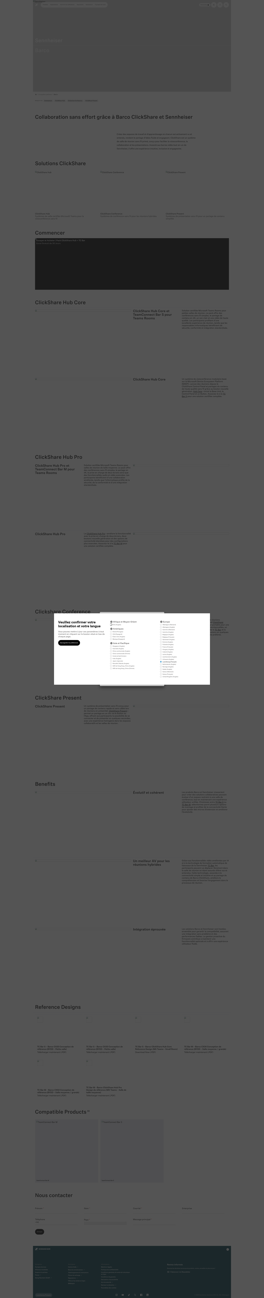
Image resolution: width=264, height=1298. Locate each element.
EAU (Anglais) (117, 624)
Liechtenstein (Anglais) (170, 657)
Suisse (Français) (168, 674)
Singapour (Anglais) (119, 646)
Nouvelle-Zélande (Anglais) (121, 663)
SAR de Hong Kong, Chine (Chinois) (123, 668)
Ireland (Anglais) (168, 652)
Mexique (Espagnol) (119, 639)
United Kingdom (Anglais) (170, 676)
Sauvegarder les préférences (69, 643)
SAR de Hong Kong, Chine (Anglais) (123, 666)
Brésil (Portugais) (118, 631)
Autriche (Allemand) (169, 629)
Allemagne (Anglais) (169, 627)
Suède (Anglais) (167, 669)
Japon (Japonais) (118, 661)
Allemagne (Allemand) (169, 624)
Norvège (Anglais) (168, 667)
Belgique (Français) (168, 637)
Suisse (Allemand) (168, 672)
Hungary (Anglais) (168, 649)
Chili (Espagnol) (117, 634)
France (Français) (168, 647)
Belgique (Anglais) (168, 634)
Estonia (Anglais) (168, 642)
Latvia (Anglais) (167, 654)
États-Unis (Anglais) (119, 636)
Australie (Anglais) (118, 648)
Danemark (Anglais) (169, 639)
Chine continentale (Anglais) (121, 651)
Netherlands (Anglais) (169, 664)
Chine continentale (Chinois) (121, 653)
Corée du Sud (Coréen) (119, 656)
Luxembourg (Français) (170, 662)
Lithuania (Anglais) (168, 659)
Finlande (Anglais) (168, 644)
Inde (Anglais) (117, 658)
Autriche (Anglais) (168, 632)
